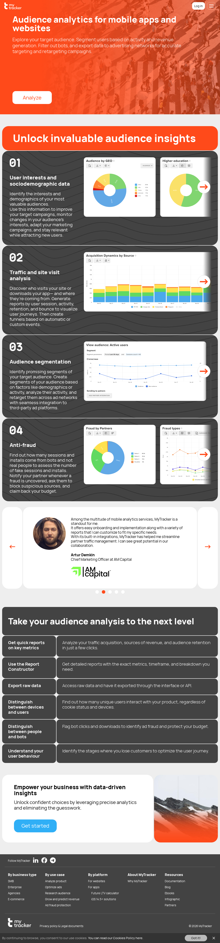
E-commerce (16, 899)
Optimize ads (53, 887)
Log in (198, 6)
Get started (35, 819)
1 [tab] (97, 585)
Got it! (196, 938)
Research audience (57, 893)
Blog (168, 887)
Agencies (14, 893)
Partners (170, 905)
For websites (96, 881)
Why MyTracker (137, 881)
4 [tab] (116, 585)
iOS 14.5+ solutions (103, 899)
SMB (11, 881)
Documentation (175, 881)
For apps (93, 887)
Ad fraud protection (58, 905)
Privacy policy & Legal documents (61, 926)
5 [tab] (123, 585)
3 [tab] (110, 585)
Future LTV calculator (105, 893)
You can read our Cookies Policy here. (115, 938)
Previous (12, 544)
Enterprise (15, 887)
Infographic (172, 899)
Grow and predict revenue (62, 899)
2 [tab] (103, 585)
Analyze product (55, 881)
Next (208, 544)
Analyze (32, 97)
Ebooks (169, 893)
